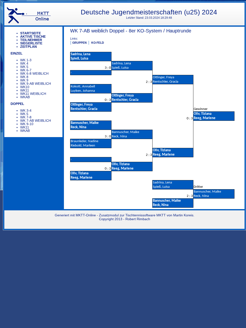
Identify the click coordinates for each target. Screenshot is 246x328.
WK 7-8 (25, 117)
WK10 (24, 87)
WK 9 (24, 80)
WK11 (24, 90)
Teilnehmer (31, 40)
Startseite (30, 33)
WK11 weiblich (33, 94)
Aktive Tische (33, 36)
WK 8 (24, 77)
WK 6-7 (25, 70)
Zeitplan (28, 47)
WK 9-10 (26, 124)
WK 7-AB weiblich (35, 120)
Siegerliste (31, 43)
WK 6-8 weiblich (34, 73)
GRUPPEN (79, 42)
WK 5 (24, 67)
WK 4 (24, 63)
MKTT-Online (86, 215)
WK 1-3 (25, 60)
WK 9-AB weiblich (35, 83)
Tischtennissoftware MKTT (145, 215)
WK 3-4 (25, 110)
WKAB (25, 97)
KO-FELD (97, 42)
